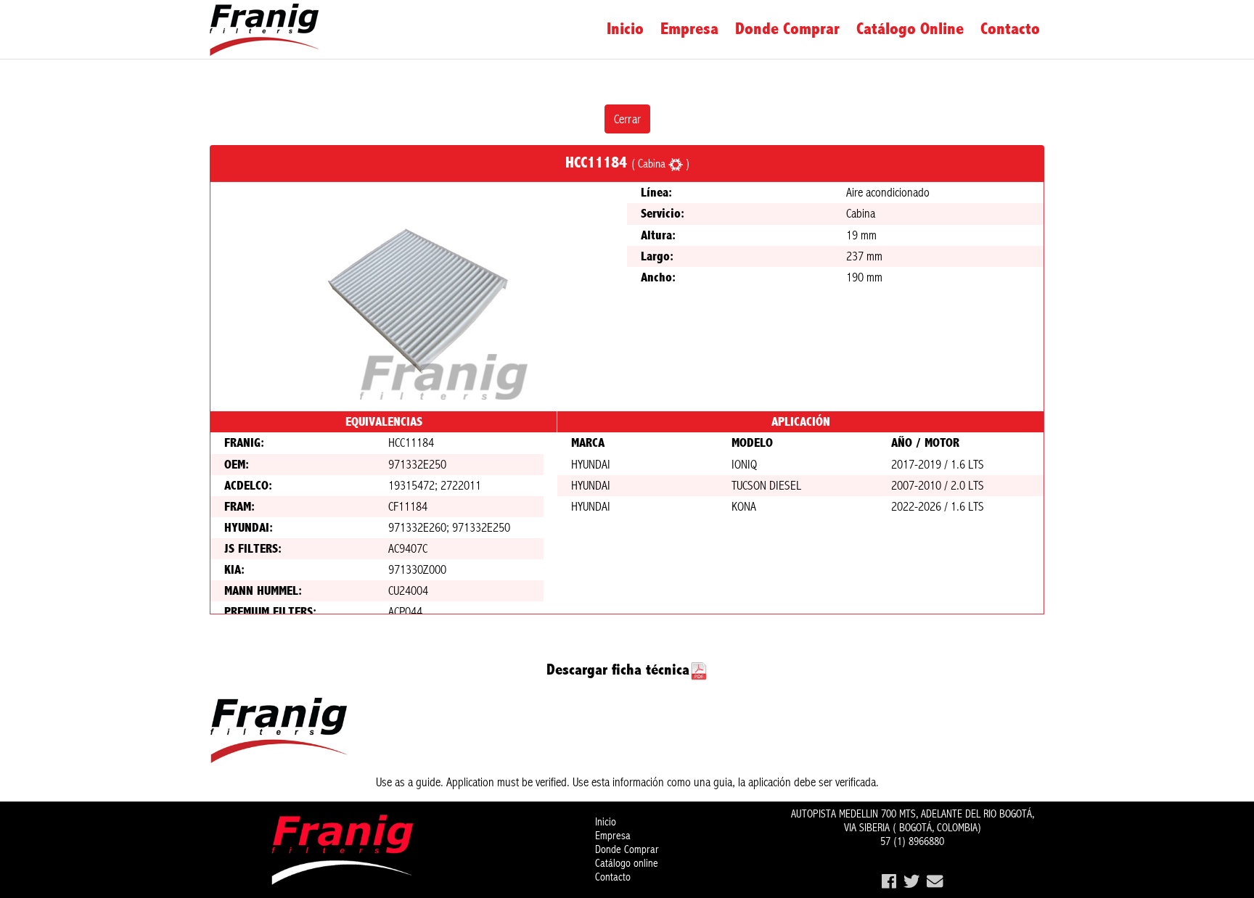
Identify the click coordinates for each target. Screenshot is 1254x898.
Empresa (689, 29)
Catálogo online (910, 29)
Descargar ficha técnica (617, 669)
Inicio (625, 29)
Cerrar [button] (627, 119)
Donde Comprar (787, 29)
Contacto (1010, 29)
